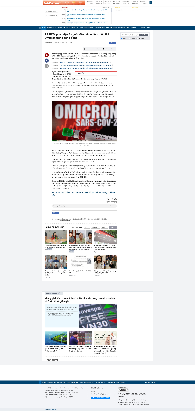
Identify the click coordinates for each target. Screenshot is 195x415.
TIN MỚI (80, 73)
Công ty (125, 38)
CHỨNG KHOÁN (51, 27)
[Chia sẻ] (47, 61)
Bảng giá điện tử (52, 11)
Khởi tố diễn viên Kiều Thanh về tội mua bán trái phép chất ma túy (55, 247)
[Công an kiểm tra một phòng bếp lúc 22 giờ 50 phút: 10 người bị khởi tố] (56, 262)
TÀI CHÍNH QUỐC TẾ (99, 27)
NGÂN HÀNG (79, 27)
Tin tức (133, 38)
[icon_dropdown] (151, 2)
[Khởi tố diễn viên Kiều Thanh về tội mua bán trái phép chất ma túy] (56, 237)
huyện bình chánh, (65, 219)
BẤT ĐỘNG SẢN (61, 27)
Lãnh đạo (141, 38)
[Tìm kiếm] (143, 35)
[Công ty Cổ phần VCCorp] (134, 389)
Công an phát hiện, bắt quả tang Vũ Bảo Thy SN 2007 (105, 272)
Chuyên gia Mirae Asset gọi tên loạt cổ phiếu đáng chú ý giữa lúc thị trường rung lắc (61, 314)
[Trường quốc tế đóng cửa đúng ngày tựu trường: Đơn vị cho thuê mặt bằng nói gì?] (105, 237)
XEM (112, 227)
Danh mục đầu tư (52, 15)
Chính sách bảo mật (50, 409)
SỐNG (127, 27)
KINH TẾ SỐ (113, 27)
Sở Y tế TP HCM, (85, 219)
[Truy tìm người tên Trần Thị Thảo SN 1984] (80, 262)
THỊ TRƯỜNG (121, 27)
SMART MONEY (88, 27)
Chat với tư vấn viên (102, 398)
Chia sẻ (113, 43)
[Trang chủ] (40, 27)
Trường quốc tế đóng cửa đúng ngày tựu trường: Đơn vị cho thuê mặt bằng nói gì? (105, 247)
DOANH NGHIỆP (70, 27)
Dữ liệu (143, 28)
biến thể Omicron (65, 220)
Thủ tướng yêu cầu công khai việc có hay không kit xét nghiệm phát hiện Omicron (85, 65)
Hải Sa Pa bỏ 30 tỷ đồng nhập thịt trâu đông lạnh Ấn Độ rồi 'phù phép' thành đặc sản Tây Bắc (80, 247)
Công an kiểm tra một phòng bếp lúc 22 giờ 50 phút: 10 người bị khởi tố (56, 273)
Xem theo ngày (77, 227)
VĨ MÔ (107, 27)
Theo (84, 206)
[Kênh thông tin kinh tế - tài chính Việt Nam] (64, 3)
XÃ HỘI (44, 27)
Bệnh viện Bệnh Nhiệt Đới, (99, 219)
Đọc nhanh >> (105, 7)
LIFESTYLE (133, 27)
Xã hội (70, 42)
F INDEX (148, 28)
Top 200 (153, 382)
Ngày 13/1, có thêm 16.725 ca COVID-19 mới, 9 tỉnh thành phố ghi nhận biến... (84, 62)
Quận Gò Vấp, (76, 219)
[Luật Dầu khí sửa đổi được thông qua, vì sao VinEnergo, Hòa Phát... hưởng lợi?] (56, 338)
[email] (47, 66)
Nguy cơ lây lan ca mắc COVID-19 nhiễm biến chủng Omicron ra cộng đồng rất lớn (86, 68)
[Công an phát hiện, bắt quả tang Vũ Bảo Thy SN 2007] (105, 262)
